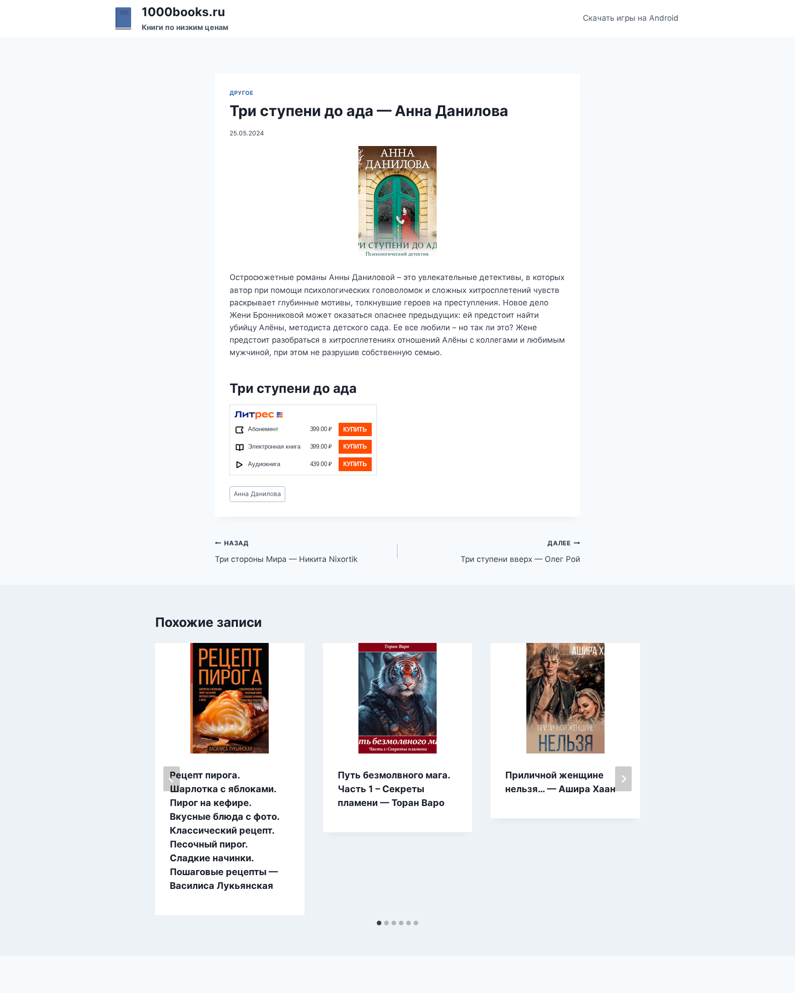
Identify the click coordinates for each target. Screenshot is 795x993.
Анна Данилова (257, 493)
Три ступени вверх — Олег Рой (520, 551)
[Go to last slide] (171, 778)
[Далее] (623, 778)
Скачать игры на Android (631, 18)
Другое (241, 92)
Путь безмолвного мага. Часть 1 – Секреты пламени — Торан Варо (394, 789)
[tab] (379, 923)
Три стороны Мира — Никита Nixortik (286, 551)
